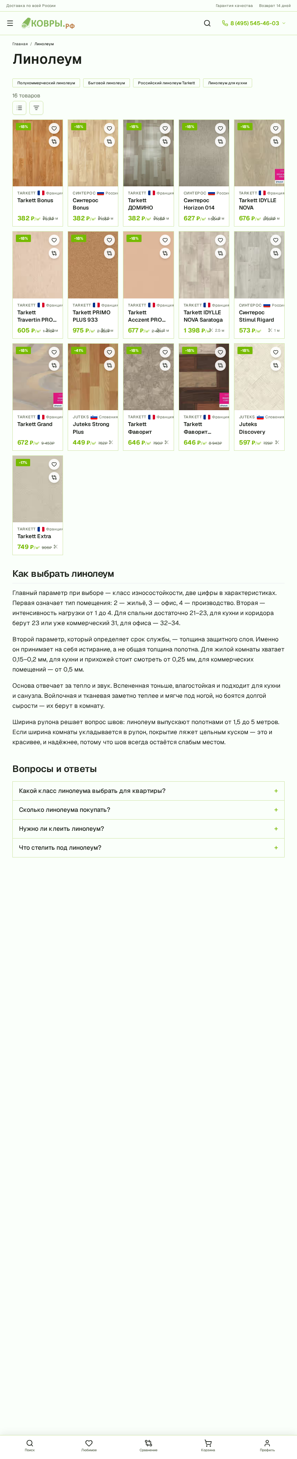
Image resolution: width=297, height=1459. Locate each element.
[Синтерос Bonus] (93, 173)
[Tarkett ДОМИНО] (148, 173)
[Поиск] (207, 23)
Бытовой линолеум (106, 82)
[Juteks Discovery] (259, 397)
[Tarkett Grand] (38, 397)
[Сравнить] (54, 141)
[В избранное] (54, 128)
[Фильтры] (36, 108)
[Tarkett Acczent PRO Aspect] (148, 285)
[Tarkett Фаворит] (148, 397)
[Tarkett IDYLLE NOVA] (259, 173)
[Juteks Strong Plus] (93, 397)
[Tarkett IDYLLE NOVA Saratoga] (204, 285)
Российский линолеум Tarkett (166, 82)
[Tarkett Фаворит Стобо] (204, 397)
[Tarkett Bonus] (38, 173)
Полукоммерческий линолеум (46, 82)
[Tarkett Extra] (38, 505)
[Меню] (10, 23)
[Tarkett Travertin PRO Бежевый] (38, 285)
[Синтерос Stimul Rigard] (259, 285)
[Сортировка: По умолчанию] (19, 108)
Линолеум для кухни (227, 82)
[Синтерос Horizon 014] (204, 173)
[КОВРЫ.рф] (48, 23)
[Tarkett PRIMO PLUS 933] (93, 285)
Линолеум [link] (44, 43)
